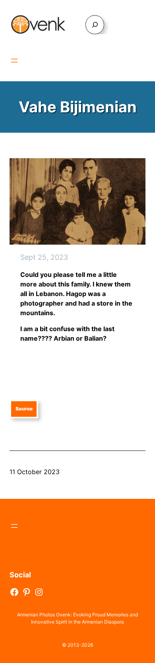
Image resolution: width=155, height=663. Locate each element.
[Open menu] (14, 60)
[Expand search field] (94, 24)
